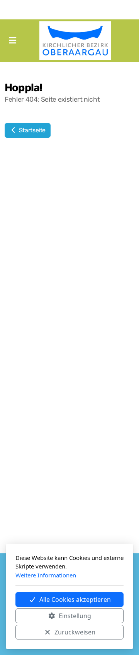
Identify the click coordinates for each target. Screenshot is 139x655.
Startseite (31, 130)
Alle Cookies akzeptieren (75, 599)
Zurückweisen (74, 632)
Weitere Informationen (45, 575)
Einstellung (75, 616)
